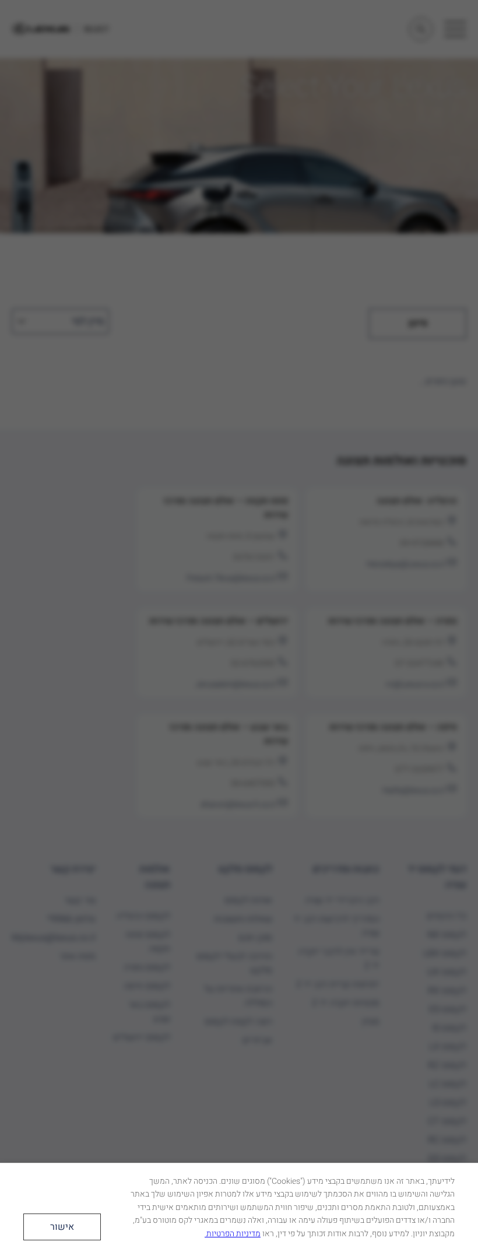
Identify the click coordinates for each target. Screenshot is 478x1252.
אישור (62, 1227)
